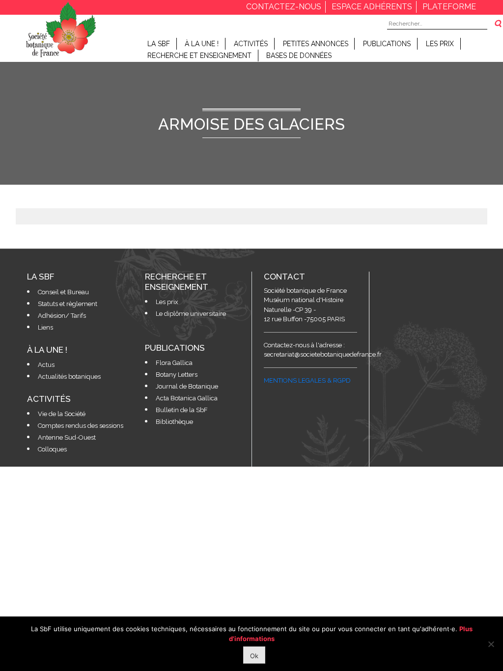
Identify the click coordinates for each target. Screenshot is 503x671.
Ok (254, 656)
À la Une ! (202, 44)
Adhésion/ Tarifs (62, 315)
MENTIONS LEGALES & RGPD (307, 380)
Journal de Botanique (187, 386)
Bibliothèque (174, 421)
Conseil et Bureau (63, 292)
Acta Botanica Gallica (187, 398)
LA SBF (158, 44)
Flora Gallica (174, 362)
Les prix (440, 44)
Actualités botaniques (69, 376)
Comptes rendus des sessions (80, 425)
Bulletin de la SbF (182, 410)
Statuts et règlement (67, 304)
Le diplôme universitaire (191, 313)
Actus (46, 364)
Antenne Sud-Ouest (67, 437)
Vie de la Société (61, 414)
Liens (45, 327)
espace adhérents (372, 6)
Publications (387, 44)
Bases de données (299, 55)
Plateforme (449, 6)
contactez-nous (283, 6)
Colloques (52, 449)
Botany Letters (176, 374)
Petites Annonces (315, 44)
